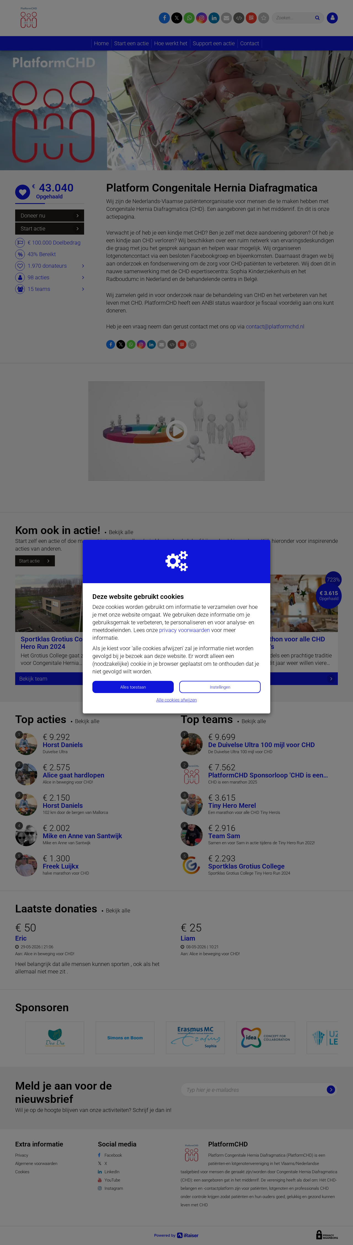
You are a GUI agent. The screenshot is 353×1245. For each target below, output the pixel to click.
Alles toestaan (133, 687)
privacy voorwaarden (184, 630)
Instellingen (220, 687)
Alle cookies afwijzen (176, 700)
